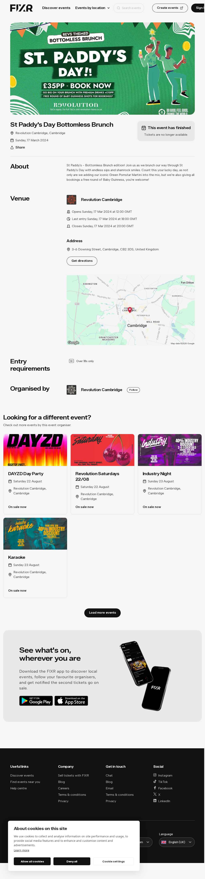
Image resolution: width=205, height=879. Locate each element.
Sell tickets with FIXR (73, 775)
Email (109, 788)
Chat (109, 775)
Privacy (63, 801)
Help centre (18, 788)
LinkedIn (164, 801)
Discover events (56, 8)
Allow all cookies (32, 861)
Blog (61, 782)
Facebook (165, 788)
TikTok (163, 782)
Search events (131, 8)
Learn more (21, 850)
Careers (63, 788)
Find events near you (25, 782)
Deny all (71, 861)
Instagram (165, 775)
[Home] (21, 8)
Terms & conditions (72, 795)
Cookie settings (113, 861)
